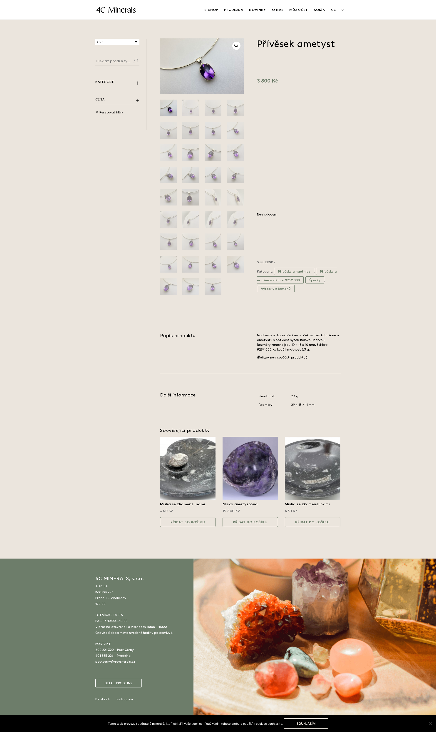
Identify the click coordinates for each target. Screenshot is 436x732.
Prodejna (233, 10)
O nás (277, 10)
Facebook (102, 699)
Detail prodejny (118, 683)
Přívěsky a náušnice (294, 271)
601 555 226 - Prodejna (113, 655)
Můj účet (298, 10)
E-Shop (211, 10)
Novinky (257, 10)
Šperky (314, 280)
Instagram (125, 699)
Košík (319, 10)
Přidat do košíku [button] (188, 522)
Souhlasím (306, 723)
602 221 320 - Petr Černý (114, 650)
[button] (236, 46)
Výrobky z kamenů (276, 289)
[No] (430, 723)
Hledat (141, 61)
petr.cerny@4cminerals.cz (115, 661)
